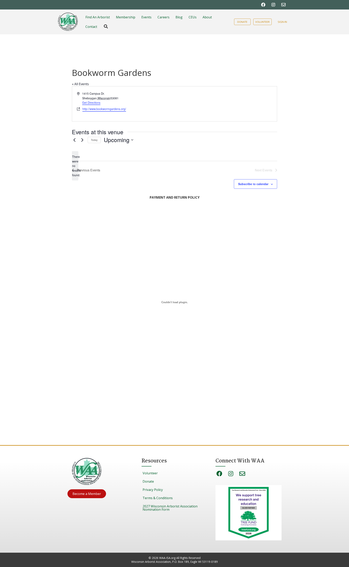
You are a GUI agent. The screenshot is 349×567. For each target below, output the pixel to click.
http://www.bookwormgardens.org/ (104, 109)
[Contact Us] (283, 4)
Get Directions (91, 103)
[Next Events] (82, 139)
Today (94, 139)
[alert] (75, 165)
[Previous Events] (74, 139)
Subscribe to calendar (253, 184)
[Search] (103, 26)
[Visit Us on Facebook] (263, 4)
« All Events (80, 84)
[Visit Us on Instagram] (273, 4)
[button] (86, 493)
